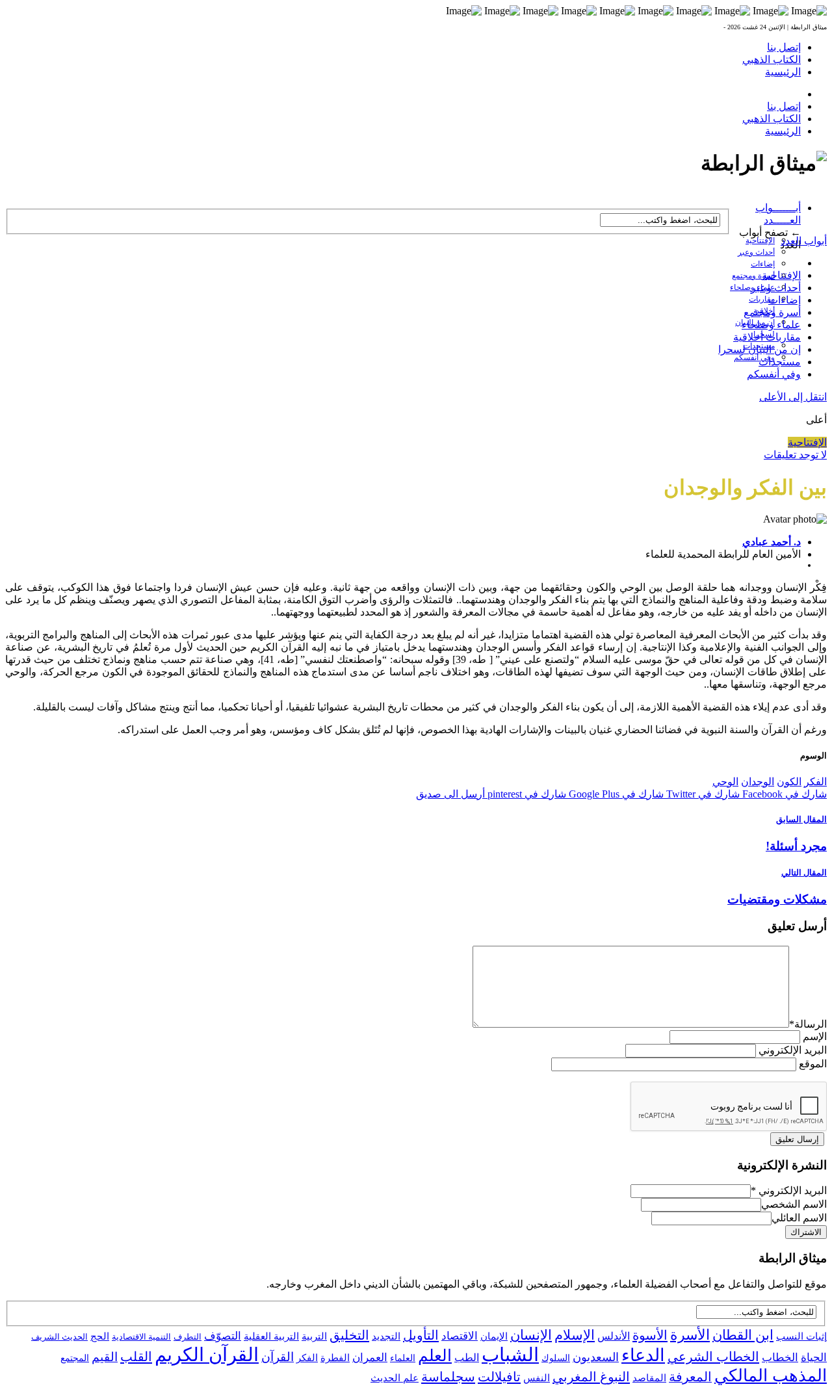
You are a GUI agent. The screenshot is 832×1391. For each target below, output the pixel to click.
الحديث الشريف (59, 1337)
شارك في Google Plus (615, 794)
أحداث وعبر (756, 252)
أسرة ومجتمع (753, 275)
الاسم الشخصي (794, 1204)
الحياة (814, 1357)
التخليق (349, 1335)
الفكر (815, 781)
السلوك (555, 1358)
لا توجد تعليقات (795, 454)
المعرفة (690, 1377)
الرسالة (808, 1024)
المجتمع (74, 1358)
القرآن (277, 1357)
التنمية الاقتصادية (141, 1337)
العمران (369, 1357)
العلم (435, 1355)
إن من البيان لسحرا (759, 349)
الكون (789, 781)
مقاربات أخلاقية (767, 337)
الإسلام (574, 1335)
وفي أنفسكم (754, 357)
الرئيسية (783, 71)
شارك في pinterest (525, 794)
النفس (536, 1377)
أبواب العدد (804, 240)
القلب (136, 1356)
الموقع (813, 1063)
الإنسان (531, 1335)
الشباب (510, 1354)
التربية (314, 1336)
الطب (466, 1357)
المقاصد (649, 1378)
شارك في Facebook (783, 794)
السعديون (596, 1357)
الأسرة (690, 1335)
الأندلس (613, 1336)
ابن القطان (743, 1335)
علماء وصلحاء (771, 324)
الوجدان (757, 781)
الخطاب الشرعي (713, 1356)
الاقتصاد (459, 1336)
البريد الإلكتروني (793, 1050)
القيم (105, 1357)
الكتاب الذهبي (771, 59)
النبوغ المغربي (591, 1377)
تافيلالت (499, 1377)
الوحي (725, 781)
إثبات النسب (801, 1336)
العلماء (402, 1358)
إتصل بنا (784, 47)
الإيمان (494, 1336)
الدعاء (643, 1355)
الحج (99, 1336)
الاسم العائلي (799, 1217)
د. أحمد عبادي (771, 541)
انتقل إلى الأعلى (793, 396)
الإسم (815, 1036)
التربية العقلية (271, 1336)
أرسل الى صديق (450, 794)
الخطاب (780, 1357)
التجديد (386, 1336)
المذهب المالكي (770, 1375)
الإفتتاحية (760, 240)
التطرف (188, 1337)
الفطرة (335, 1358)
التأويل (421, 1335)
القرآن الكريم (207, 1354)
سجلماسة (448, 1377)
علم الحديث (394, 1378)
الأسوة (650, 1335)
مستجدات (780, 361)
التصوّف (222, 1336)
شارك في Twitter (702, 794)
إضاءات (763, 263)
